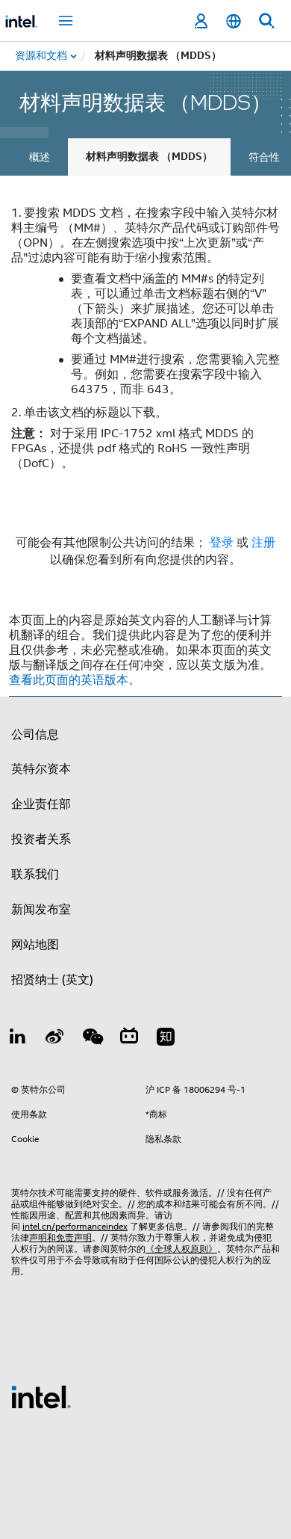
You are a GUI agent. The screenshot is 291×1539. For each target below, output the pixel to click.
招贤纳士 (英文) (52, 979)
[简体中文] (233, 21)
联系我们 (35, 874)
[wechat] (91, 1039)
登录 (222, 542)
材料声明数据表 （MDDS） (149, 156)
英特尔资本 (41, 769)
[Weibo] (55, 1039)
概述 (39, 157)
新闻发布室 (41, 909)
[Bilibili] (129, 1039)
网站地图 (35, 944)
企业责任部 (41, 804)
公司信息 (35, 734)
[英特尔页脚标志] (41, 1396)
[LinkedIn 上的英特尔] (18, 1039)
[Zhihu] (165, 1039)
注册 (263, 542)
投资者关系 (41, 839)
